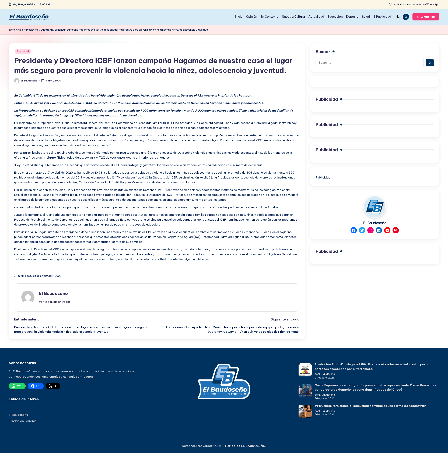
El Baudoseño (53, 293)
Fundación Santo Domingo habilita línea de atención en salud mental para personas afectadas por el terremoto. (371, 366)
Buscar (323, 51)
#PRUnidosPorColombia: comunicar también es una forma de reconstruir (370, 406)
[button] (425, 16)
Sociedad (23, 51)
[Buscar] (430, 62)
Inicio (12, 29)
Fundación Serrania (23, 421)
